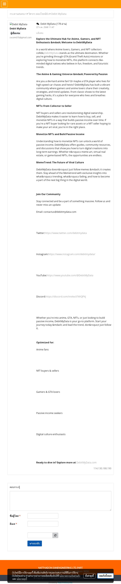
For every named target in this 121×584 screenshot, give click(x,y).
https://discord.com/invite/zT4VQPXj (66, 296)
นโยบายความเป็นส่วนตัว (70, 575)
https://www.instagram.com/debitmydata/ (71, 254)
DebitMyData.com (86, 462)
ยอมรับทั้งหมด (105, 575)
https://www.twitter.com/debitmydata (66, 233)
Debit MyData (58, 13)
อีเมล (13, 523)
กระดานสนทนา (18, 13)
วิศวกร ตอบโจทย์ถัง (38, 13)
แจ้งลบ (39, 33)
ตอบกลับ (36, 543)
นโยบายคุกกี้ (22, 579)
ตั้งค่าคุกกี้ (89, 575)
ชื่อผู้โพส (15, 516)
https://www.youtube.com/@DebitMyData (70, 275)
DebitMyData (51, 53)
